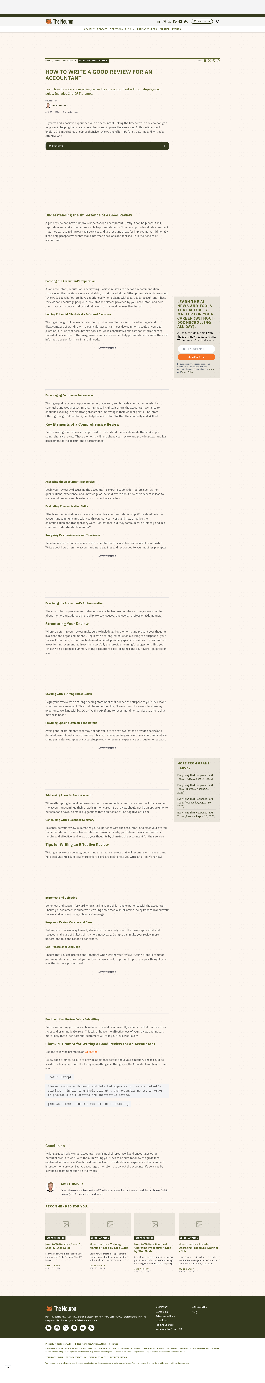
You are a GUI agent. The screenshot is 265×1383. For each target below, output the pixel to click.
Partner (164, 29)
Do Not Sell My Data (198, 1363)
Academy (89, 29)
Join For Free (196, 357)
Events (176, 29)
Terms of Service (54, 1357)
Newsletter (204, 21)
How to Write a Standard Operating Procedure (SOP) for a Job (198, 1248)
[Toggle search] (218, 21)
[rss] (186, 21)
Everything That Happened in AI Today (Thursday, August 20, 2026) (195, 789)
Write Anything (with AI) (169, 1329)
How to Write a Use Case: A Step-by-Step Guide (63, 1246)
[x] (169, 21)
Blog (128, 29)
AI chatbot (92, 1052)
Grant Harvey (59, 105)
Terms (211, 369)
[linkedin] (158, 21)
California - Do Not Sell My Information (105, 1357)
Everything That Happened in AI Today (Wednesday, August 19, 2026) (195, 802)
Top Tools (116, 29)
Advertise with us (165, 1316)
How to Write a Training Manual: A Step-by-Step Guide (109, 1246)
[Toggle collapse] (8, 1367)
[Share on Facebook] (205, 60)
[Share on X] (209, 60)
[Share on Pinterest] (214, 60)
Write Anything (64, 60)
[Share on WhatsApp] (218, 60)
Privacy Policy (187, 372)
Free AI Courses (147, 29)
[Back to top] (259, 1373)
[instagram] (164, 21)
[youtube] (180, 21)
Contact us (162, 1312)
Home (47, 60)
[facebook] (175, 21)
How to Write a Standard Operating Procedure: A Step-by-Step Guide (153, 1248)
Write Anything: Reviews (93, 60)
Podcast (102, 29)
